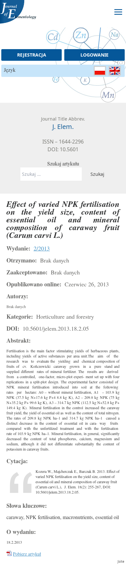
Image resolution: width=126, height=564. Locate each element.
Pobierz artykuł (27, 554)
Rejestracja (31, 55)
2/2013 (42, 248)
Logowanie (94, 55)
